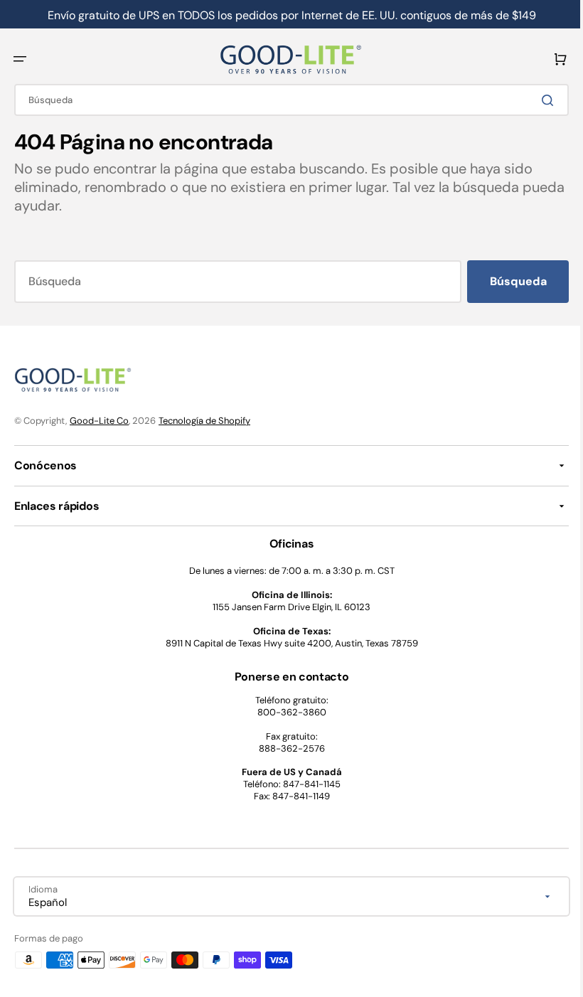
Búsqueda (507, 281)
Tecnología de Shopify (204, 421)
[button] (20, 59)
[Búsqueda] (539, 100)
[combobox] (286, 100)
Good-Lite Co (99, 421)
